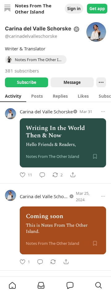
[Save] (95, 156)
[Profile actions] (101, 82)
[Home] (7, 8)
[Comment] (42, 175)
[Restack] (53, 262)
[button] (12, 285)
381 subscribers (22, 71)
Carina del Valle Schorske (46, 111)
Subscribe (26, 82)
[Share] (73, 175)
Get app (97, 8)
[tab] (13, 96)
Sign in (74, 8)
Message (72, 82)
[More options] (103, 111)
